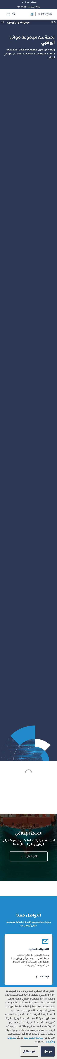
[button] (48, 1051)
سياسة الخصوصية (33, 1038)
